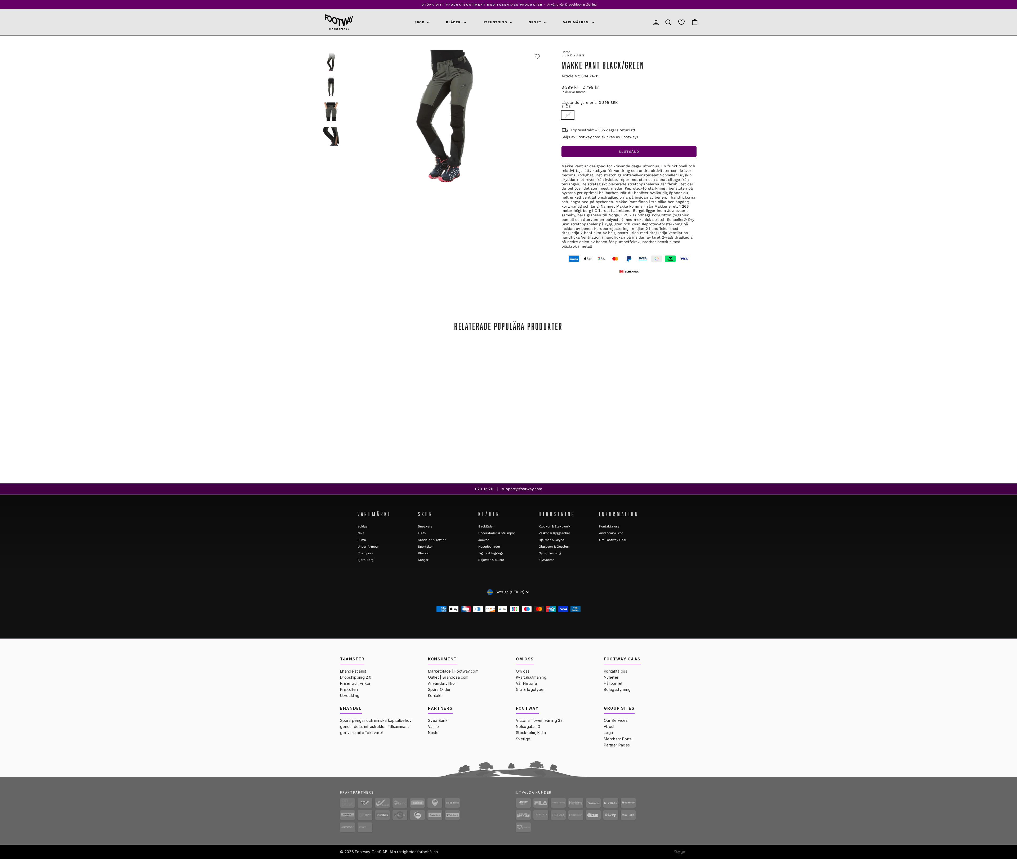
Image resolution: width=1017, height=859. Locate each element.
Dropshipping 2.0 (355, 677)
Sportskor (425, 546)
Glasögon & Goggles (554, 546)
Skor (420, 22)
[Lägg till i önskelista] (537, 56)
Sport (536, 22)
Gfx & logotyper (530, 689)
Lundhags (573, 55)
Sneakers (425, 526)
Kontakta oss (609, 526)
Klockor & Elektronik (554, 526)
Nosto (433, 732)
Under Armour (368, 546)
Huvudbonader (489, 546)
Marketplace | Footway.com (453, 671)
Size (566, 106)
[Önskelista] (681, 22)
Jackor (483, 540)
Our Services (616, 720)
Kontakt (434, 695)
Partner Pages (617, 745)
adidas (362, 526)
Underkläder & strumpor (496, 533)
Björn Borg (365, 560)
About (609, 726)
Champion (365, 553)
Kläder (454, 22)
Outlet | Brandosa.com (448, 677)
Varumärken (576, 22)
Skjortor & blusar (491, 560)
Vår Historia (526, 683)
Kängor (423, 560)
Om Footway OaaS (613, 540)
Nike (361, 533)
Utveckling (349, 695)
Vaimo (433, 726)
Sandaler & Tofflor (432, 540)
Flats (422, 533)
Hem (565, 52)
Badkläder (486, 526)
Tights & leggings (490, 553)
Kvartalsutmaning (531, 677)
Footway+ (630, 137)
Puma (362, 540)
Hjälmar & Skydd (551, 540)
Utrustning (495, 22)
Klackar (424, 553)
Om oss (522, 671)
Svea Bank (438, 720)
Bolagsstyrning (617, 689)
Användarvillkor (611, 533)
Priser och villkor (355, 683)
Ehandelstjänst (353, 671)
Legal (609, 732)
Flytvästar (546, 560)
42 (567, 115)
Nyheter (611, 677)
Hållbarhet (613, 683)
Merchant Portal (618, 739)
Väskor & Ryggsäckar (554, 533)
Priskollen (349, 689)
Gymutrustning (550, 553)
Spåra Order (439, 689)
